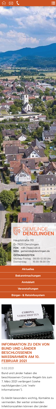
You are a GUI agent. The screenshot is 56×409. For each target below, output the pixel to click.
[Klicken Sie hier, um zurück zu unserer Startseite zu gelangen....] (33, 234)
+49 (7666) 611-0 (30, 248)
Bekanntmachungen (28, 275)
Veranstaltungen (28, 288)
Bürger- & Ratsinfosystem (28, 295)
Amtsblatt (28, 282)
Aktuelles (28, 269)
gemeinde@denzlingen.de (35, 251)
